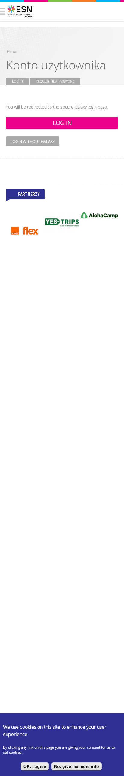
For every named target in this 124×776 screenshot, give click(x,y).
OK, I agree (34, 766)
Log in (20, 81)
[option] (24, 230)
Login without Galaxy (33, 141)
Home (12, 51)
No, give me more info (76, 766)
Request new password (55, 81)
